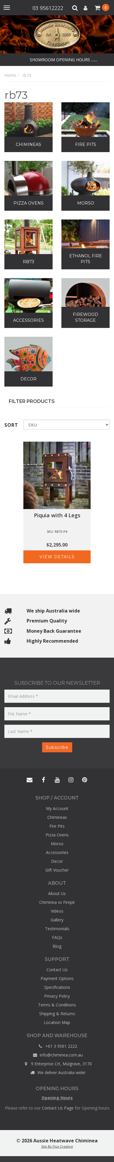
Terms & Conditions (57, 1005)
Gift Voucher (57, 870)
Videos (57, 911)
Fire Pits (57, 826)
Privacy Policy (57, 996)
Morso (57, 843)
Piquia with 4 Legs (57, 515)
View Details (57, 556)
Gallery (57, 920)
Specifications (57, 987)
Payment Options (57, 978)
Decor (57, 861)
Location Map (57, 1022)
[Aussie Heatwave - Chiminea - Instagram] (71, 780)
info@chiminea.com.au (61, 1055)
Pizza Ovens (57, 835)
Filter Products (32, 401)
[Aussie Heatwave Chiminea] (57, 33)
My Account (57, 808)
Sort (11, 425)
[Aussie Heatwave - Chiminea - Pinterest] (84, 780)
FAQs (57, 937)
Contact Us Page (58, 1108)
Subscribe (57, 747)
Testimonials (57, 928)
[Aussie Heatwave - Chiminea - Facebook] (43, 780)
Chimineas (57, 817)
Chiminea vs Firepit (57, 902)
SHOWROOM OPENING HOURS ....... (63, 59)
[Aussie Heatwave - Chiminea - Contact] (29, 780)
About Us (57, 893)
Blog (57, 946)
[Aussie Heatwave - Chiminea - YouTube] (57, 780)
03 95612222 (48, 7)
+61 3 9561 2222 (60, 1046)
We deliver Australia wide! (60, 1072)
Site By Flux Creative (57, 1146)
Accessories (57, 852)
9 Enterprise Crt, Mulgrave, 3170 (61, 1063)
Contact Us (57, 969)
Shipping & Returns (57, 1013)
